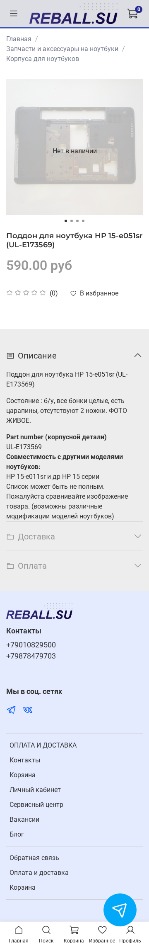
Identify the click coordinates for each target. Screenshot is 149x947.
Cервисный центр (36, 805)
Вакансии (24, 819)
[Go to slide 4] (83, 221)
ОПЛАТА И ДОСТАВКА (43, 745)
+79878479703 (31, 656)
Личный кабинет (35, 790)
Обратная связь (34, 858)
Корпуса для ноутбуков (42, 59)
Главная (18, 39)
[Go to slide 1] (66, 221)
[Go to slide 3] (77, 221)
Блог (17, 834)
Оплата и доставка (39, 873)
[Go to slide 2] (71, 221)
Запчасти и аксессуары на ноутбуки (62, 49)
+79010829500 (31, 645)
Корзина (23, 775)
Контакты (25, 760)
